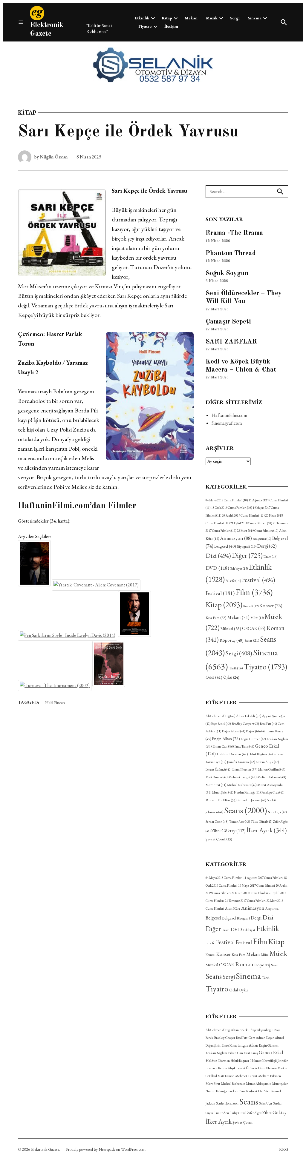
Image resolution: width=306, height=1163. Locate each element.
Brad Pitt (268, 724)
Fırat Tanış (244, 746)
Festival (258, 579)
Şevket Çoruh (219, 839)
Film (254, 592)
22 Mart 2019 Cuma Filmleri (257, 531)
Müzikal (231, 628)
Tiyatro (145, 26)
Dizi (218, 555)
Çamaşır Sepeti (228, 321)
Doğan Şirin (256, 731)
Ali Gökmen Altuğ (220, 716)
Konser (270, 606)
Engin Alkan (226, 738)
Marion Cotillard (271, 769)
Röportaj (232, 640)
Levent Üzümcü (218, 769)
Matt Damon (216, 777)
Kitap (167, 18)
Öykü (231, 677)
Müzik (212, 18)
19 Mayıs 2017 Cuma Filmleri (256, 885)
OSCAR (253, 628)
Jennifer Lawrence (241, 762)
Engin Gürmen (253, 739)
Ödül (214, 677)
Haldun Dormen (232, 754)
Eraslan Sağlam (216, 1052)
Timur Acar (239, 822)
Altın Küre (232, 908)
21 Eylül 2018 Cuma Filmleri (251, 523)
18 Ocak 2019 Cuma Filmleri (231, 508)
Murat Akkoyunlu (258, 1083)
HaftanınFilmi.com (229, 415)
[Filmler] (21, 22)
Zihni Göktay (228, 831)
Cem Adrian (256, 1037)
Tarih (236, 668)
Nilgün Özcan (54, 157)
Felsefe (233, 580)
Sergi (235, 18)
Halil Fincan (55, 702)
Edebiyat (239, 568)
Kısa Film (216, 617)
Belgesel (225, 546)
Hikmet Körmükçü (263, 1060)
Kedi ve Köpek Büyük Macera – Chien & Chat (241, 365)
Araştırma (262, 539)
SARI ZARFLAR (231, 341)
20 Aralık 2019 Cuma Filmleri (243, 515)
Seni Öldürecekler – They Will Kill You (244, 297)
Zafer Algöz (254, 1113)
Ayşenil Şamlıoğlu (261, 1030)
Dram (270, 556)
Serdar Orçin (217, 821)
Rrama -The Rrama (234, 233)
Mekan (191, 18)
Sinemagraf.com (227, 423)
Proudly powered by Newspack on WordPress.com (106, 1149)
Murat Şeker (222, 792)
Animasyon (236, 538)
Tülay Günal (261, 822)
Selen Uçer (277, 812)
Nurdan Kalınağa (247, 792)
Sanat (251, 640)
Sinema (254, 18)
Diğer (247, 555)
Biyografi (246, 546)
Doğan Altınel (233, 731)
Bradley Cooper (245, 723)
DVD (217, 567)
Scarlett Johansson (227, 1103)
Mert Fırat (216, 784)
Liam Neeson (244, 769)
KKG (283, 1149)
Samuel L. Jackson (252, 800)
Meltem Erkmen (271, 777)
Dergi (267, 546)
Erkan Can (223, 746)
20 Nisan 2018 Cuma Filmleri (250, 893)
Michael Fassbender (241, 785)
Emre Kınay (229, 1045)
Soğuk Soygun (227, 273)
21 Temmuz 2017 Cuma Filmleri (245, 901)
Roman (244, 964)
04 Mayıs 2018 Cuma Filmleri (227, 500)
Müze (257, 618)
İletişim (171, 26)
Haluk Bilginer (261, 754)
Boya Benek (221, 724)
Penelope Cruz (272, 792)
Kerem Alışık (267, 762)
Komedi (250, 606)
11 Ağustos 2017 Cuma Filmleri (263, 878)
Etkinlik (142, 18)
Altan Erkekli (248, 716)
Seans (245, 810)
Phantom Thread (231, 253)
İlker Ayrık (267, 830)
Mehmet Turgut (242, 777)
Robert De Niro (221, 800)
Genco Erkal (271, 1052)
